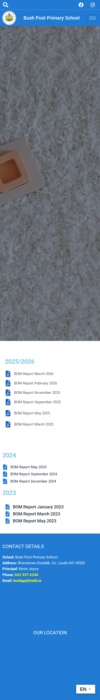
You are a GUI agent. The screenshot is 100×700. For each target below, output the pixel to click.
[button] (5, 5)
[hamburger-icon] (92, 18)
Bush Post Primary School (52, 18)
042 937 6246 (26, 575)
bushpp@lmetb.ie (27, 580)
